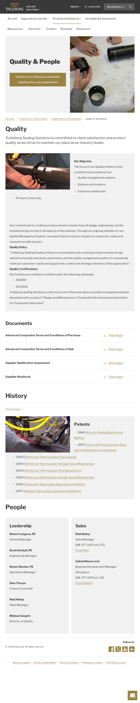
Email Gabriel (83, 583)
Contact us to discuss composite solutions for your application (38, 79)
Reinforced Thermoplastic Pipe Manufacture (53, 470)
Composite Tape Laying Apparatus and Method (55, 484)
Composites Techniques (66, 119)
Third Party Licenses (116, 662)
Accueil (10, 119)
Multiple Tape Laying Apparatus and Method (53, 491)
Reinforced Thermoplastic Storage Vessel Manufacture (59, 463)
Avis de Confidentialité (45, 662)
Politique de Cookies (92, 662)
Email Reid (82, 550)
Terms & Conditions (69, 662)
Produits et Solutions (33, 119)
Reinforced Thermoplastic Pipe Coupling (50, 457)
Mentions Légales (21, 662)
